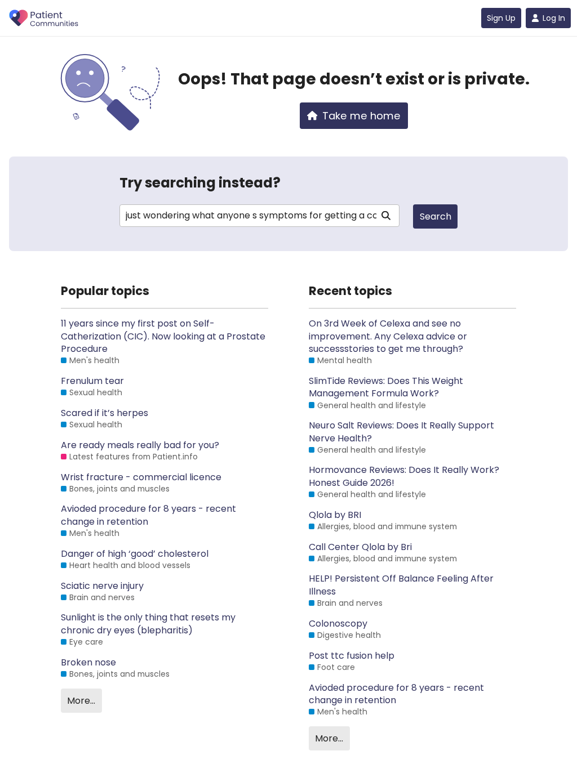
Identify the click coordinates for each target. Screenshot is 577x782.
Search (435, 216)
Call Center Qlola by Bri (360, 547)
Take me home (361, 116)
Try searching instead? (200, 183)
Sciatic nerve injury (102, 586)
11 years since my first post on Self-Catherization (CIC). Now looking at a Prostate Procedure (163, 336)
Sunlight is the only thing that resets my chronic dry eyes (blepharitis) (148, 623)
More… (81, 700)
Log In (554, 18)
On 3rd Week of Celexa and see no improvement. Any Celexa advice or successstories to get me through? (388, 336)
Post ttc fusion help (351, 656)
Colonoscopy (338, 624)
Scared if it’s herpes (104, 413)
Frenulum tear (92, 381)
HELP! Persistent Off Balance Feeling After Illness (401, 585)
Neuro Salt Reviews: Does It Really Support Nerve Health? (401, 431)
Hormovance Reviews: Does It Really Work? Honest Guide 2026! (404, 476)
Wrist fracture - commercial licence (141, 477)
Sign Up (501, 18)
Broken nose (88, 662)
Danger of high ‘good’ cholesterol (134, 554)
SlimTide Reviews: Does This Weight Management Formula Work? (386, 387)
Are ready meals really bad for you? (140, 445)
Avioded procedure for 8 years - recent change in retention (148, 515)
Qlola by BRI (335, 515)
